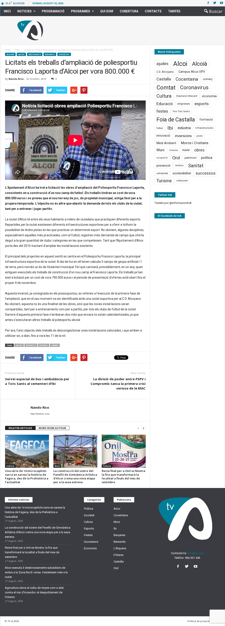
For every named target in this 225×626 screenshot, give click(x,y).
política (206, 158)
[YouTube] (196, 566)
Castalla (163, 79)
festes (162, 111)
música (173, 150)
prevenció (163, 166)
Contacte (153, 11)
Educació (164, 103)
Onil (176, 157)
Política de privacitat (199, 621)
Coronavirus (194, 88)
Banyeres (119, 535)
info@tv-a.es (195, 553)
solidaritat (162, 173)
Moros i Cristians (194, 143)
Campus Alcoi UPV (191, 72)
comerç (207, 79)
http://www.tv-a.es (40, 413)
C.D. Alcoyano (165, 71)
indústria (184, 128)
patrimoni (190, 157)
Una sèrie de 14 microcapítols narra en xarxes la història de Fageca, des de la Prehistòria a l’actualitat (26, 476)
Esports (50, 54)
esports (31, 345)
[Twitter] (215, 3)
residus (179, 165)
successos (206, 173)
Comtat (166, 87)
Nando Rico (16, 78)
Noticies (24, 11)
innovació (163, 136)
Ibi (170, 128)
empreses (183, 103)
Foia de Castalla (175, 119)
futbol (43, 345)
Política (88, 508)
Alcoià (10, 54)
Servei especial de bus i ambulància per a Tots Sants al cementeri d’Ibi (37, 381)
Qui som (106, 11)
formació (206, 119)
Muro (160, 150)
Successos (91, 541)
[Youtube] (221, 3)
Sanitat (195, 165)
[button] (212, 11)
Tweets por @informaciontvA (173, 203)
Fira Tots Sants (181, 111)
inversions (183, 136)
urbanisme (182, 180)
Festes (88, 535)
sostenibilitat (181, 173)
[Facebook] (208, 3)
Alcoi (21, 54)
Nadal (186, 150)
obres (54, 345)
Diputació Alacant (187, 95)
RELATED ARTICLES (20, 428)
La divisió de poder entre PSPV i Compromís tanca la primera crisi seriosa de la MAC (118, 383)
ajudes (162, 63)
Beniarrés (119, 541)
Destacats (35, 54)
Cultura (10, 466)
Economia (90, 548)
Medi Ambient (166, 143)
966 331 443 (192, 557)
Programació (53, 11)
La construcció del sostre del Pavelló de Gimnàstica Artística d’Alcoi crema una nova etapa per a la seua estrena (75, 476)
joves (199, 135)
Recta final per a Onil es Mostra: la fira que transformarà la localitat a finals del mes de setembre (124, 476)
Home (8, 49)
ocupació (162, 157)
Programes (80, 11)
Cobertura (129, 11)
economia (209, 96)
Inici (7, 11)
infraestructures (204, 128)
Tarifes (174, 11)
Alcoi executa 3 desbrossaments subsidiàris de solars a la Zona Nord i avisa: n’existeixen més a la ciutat (36, 572)
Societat (64, 54)
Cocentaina (187, 79)
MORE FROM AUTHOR (52, 428)
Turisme (164, 180)
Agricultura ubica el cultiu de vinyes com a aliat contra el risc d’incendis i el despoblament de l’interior (34, 592)
